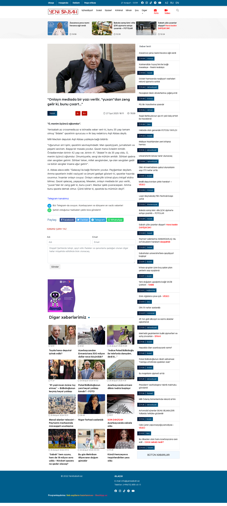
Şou (137, 10)
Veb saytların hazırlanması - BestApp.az (86, 495)
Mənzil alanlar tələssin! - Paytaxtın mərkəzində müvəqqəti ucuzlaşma (62, 423)
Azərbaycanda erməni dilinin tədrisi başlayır (120, 386)
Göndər (55, 266)
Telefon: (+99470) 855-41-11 (127, 484)
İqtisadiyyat (87, 10)
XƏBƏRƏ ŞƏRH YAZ (57, 229)
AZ (166, 2)
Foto (156, 13)
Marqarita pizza (118, 139)
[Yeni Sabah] (63, 11)
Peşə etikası (90, 3)
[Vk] (151, 2)
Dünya (150, 58)
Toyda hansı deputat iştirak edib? (60, 352)
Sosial (99, 10)
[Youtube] (159, 2)
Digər (144, 10)
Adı (48, 237)
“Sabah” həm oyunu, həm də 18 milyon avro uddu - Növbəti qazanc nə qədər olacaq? (61, 459)
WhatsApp (116, 219)
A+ (84, 113)
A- (78, 113)
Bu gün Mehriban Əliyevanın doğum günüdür (88, 457)
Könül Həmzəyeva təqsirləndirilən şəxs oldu (119, 457)
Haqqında (63, 3)
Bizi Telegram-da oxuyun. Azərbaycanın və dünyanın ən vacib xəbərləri (88, 205)
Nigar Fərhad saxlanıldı (90, 419)
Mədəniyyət (152, 204)
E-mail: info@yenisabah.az (127, 481)
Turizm (150, 448)
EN (177, 2)
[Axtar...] (176, 19)
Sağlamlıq (150, 290)
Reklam (76, 3)
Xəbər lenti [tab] (145, 46)
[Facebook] (142, 2)
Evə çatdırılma (54, 95)
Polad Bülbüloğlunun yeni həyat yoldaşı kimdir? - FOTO (89, 388)
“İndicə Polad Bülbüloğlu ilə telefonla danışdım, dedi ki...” (121, 353)
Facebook (68, 219)
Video (167, 13)
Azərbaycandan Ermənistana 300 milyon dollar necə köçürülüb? (91, 353)
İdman (129, 10)
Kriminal (119, 10)
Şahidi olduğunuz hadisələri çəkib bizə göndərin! (77, 210)
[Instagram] (147, 2)
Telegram (99, 219)
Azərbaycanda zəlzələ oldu (120, 423)
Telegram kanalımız (58, 198)
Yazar (52, 113)
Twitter (83, 219)
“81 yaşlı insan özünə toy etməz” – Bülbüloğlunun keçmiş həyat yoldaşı (62, 388)
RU (172, 2)
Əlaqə (51, 3)
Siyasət (108, 10)
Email (95, 237)
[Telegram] (155, 2)
